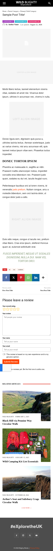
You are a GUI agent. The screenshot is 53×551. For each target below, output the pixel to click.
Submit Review (11, 361)
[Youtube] (36, 535)
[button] (4, 3)
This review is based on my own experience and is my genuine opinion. (27, 355)
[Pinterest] (21, 277)
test (14, 269)
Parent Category (13, 11)
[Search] (49, 3)
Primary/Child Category (28, 11)
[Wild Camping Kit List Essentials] (26, 445)
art (9, 269)
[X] (13, 277)
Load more (26, 508)
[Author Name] (4, 24)
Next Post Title (45, 290)
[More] (43, 277)
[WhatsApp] (28, 277)
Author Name (13, 24)
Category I (8, 21)
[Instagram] (23, 535)
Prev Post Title (7, 290)
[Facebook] (6, 277)
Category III (34, 21)
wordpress (20, 269)
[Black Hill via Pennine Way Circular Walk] (26, 404)
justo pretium (19, 189)
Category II (21, 21)
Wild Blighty (8, 417)
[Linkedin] (35, 277)
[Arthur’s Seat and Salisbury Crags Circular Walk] (26, 483)
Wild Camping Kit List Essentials (20, 461)
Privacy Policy (34, 548)
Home (4, 11)
